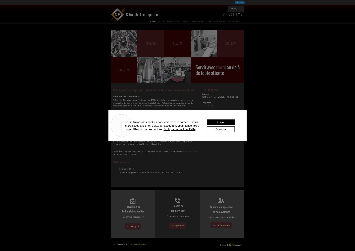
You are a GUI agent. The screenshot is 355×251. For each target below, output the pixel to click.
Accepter (221, 122)
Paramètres (221, 129)
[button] (220, 21)
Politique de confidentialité (180, 129)
